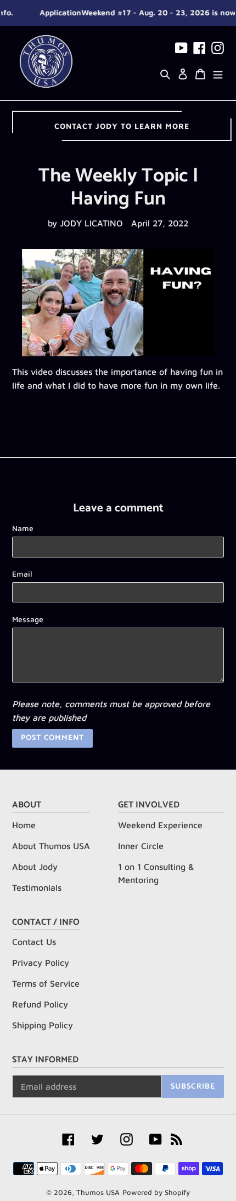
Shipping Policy (42, 1025)
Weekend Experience (160, 825)
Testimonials (36, 887)
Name (22, 528)
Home (24, 825)
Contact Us (34, 942)
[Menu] (218, 73)
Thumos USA (98, 1192)
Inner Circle (141, 846)
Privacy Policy (40, 962)
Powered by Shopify (156, 1192)
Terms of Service (46, 983)
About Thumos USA (51, 846)
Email (22, 573)
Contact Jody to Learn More (121, 125)
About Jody (35, 867)
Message (27, 619)
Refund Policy (40, 1004)
